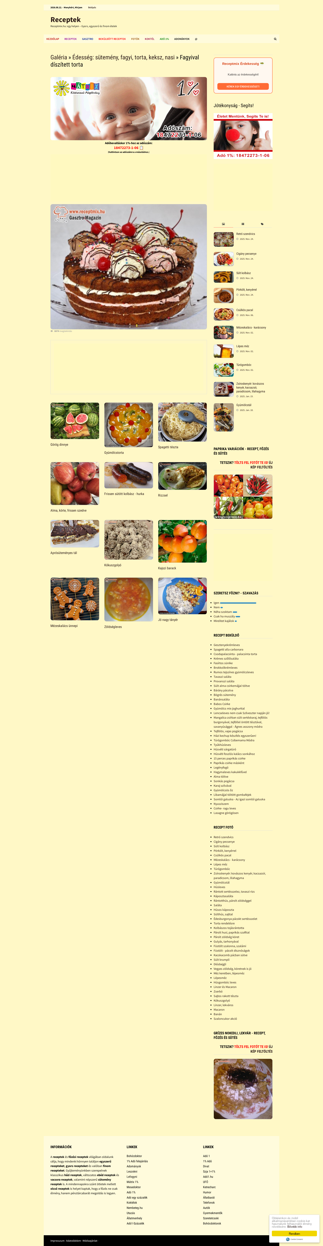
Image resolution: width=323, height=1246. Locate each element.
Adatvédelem (73, 1240)
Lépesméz (220, 978)
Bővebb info (294, 1226)
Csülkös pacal (244, 310)
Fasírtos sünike (223, 663)
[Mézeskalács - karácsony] (224, 328)
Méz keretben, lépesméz (229, 973)
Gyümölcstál (243, 405)
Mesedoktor (134, 1187)
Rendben (294, 1233)
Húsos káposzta (224, 910)
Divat (206, 1166)
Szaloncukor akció (225, 1019)
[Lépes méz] (224, 347)
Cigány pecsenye (246, 253)
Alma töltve (221, 776)
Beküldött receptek (112, 39)
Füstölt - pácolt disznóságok (232, 950)
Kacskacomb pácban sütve (230, 955)
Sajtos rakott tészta (226, 996)
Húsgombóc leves (225, 982)
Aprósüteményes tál (63, 553)
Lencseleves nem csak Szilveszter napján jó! (242, 713)
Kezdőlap (52, 39)
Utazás (131, 1213)
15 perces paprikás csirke (229, 758)
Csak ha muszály (225, 616)
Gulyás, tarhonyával (226, 941)
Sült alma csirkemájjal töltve (232, 686)
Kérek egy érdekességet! (243, 86)
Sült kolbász (243, 273)
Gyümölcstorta (114, 453)
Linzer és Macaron (225, 987)
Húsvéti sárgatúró (225, 749)
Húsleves (219, 887)
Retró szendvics (245, 234)
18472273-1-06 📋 (129, 147)
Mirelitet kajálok (224, 621)
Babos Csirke (222, 704)
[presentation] (223, 224)
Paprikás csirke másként (229, 763)
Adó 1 (206, 1156)
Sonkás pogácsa (224, 781)
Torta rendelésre (224, 923)
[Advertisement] (128, 177)
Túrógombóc (243, 365)
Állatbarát (209, 1197)
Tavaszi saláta (222, 677)
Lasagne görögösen (226, 813)
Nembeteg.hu (135, 1208)
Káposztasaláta (223, 896)
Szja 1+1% (209, 1171)
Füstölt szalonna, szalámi (230, 946)
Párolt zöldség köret (226, 937)
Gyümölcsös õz (223, 790)
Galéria (58, 57)
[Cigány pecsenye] (224, 254)
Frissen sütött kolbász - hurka (124, 494)
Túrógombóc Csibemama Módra (234, 740)
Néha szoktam (223, 612)
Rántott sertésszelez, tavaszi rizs (234, 891)
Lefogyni (132, 1176)
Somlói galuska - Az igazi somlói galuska (239, 799)
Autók (206, 1208)
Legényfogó (221, 767)
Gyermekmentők (212, 1213)
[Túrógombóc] (224, 365)
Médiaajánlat (90, 1240)
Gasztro (87, 39)
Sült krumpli (221, 960)
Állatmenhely (134, 1218)
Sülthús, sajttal (223, 914)
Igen (217, 603)
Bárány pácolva (223, 690)
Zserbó (218, 991)
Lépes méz (242, 346)
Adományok (182, 39)
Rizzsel (163, 495)
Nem (217, 607)
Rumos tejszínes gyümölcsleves (234, 672)
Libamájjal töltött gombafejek (232, 795)
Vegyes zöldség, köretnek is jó (233, 969)
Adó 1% (164, 39)
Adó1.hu (208, 1176)
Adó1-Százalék (135, 1223)
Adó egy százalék (137, 1197)
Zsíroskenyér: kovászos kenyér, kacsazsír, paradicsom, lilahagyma (250, 387)
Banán (218, 1014)
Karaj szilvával (222, 786)
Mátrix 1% (132, 1182)
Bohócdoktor (134, 1156)
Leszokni (132, 1171)
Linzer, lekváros (223, 1005)
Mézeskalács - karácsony (251, 327)
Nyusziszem (221, 804)
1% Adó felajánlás (137, 1161)
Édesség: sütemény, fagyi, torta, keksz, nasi (123, 57)
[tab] (223, 224)
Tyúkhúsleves (222, 745)
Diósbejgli (220, 964)
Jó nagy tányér (168, 620)
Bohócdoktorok (212, 1223)
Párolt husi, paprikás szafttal (232, 932)
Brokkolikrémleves (226, 667)
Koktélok (132, 1202)
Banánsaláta (222, 699)
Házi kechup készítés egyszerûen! (235, 736)
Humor (207, 1192)
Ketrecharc (209, 1187)
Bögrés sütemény (225, 695)
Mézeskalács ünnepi (64, 626)
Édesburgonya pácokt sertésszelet (235, 919)
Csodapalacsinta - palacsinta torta (235, 654)
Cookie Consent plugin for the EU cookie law (294, 1239)
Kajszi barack (167, 568)
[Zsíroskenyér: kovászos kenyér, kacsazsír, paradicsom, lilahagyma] (224, 384)
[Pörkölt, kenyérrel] (224, 290)
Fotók (135, 39)
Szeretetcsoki (211, 1218)
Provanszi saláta (224, 681)
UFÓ (205, 1182)
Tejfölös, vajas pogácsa (228, 731)
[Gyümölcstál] (224, 405)
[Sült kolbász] (224, 273)
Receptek (65, 19)
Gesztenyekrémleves (227, 645)
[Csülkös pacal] (224, 310)
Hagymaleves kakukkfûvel (230, 772)
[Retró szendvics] (224, 234)
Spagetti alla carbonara (228, 649)
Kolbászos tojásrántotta (229, 928)
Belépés (92, 7)
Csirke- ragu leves (225, 808)
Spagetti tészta (168, 447)
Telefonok (209, 1202)
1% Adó (207, 1161)
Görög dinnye (59, 445)
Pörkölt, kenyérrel (246, 289)
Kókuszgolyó (112, 565)
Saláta (218, 905)
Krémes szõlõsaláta (226, 658)
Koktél (149, 39)
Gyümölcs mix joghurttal (229, 708)
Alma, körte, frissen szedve (68, 510)
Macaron (219, 1009)
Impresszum (57, 1240)
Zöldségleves (113, 627)
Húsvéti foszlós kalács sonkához (234, 754)
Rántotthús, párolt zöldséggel (233, 901)
